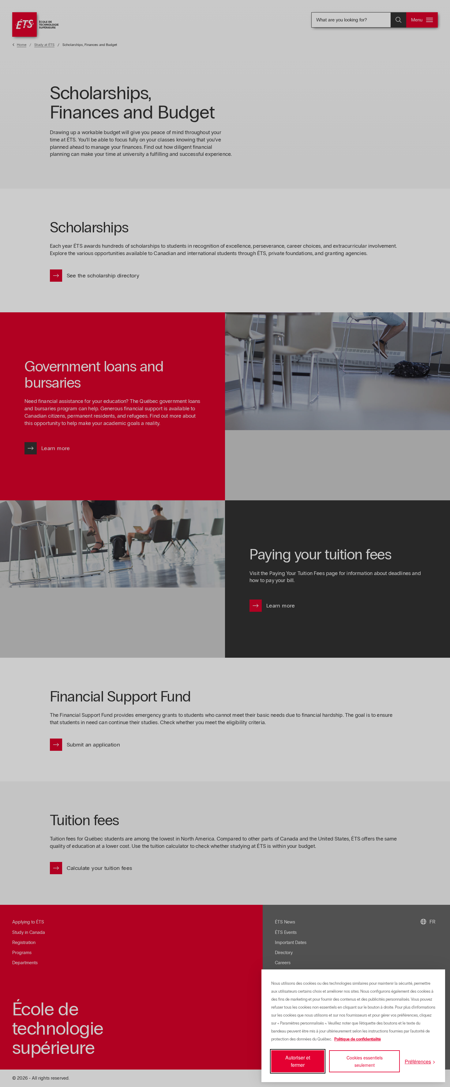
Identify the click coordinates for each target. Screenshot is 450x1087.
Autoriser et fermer (297, 1061)
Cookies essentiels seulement (365, 1061)
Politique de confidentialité (357, 1039)
